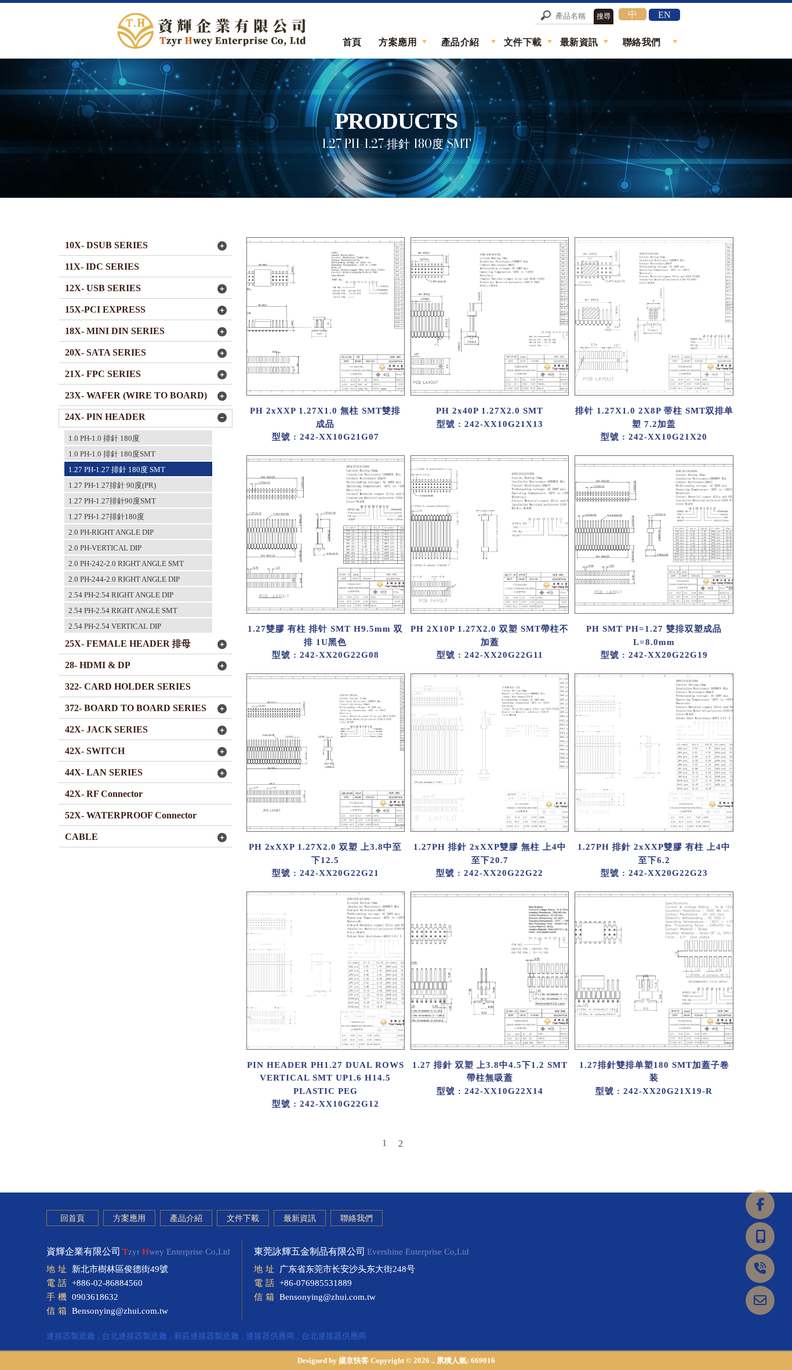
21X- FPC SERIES (103, 374)
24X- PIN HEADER (105, 417)
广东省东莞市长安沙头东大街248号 (347, 1269)
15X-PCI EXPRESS (105, 309)
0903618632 (95, 1297)
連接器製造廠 (70, 1336)
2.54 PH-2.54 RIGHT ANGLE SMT (122, 610)
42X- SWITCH (95, 751)
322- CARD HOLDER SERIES (128, 686)
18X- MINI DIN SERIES (115, 331)
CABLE (81, 837)
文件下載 (243, 1218)
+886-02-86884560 (107, 1283)
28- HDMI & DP (97, 665)
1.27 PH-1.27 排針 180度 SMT (116, 469)
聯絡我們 (356, 1218)
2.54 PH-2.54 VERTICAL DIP (114, 626)
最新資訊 (300, 1218)
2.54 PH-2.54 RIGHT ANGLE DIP (120, 594)
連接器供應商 (270, 1336)
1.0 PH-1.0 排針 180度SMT (111, 454)
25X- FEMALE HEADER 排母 (128, 643)
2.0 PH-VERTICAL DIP (104, 547)
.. (433, 1360)
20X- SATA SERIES (105, 352)
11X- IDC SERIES (102, 266)
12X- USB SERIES (103, 288)
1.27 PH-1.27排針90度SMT (112, 500)
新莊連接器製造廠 (206, 1336)
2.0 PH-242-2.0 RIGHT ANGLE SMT (126, 563)
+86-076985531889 (315, 1283)
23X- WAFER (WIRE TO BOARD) (136, 395)
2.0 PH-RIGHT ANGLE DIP (111, 532)
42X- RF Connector (104, 794)
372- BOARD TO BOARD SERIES (135, 708)
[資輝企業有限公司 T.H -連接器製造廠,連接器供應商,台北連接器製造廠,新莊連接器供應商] (213, 32)
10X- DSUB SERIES (106, 245)
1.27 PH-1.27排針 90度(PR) (112, 485)
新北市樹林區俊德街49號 (120, 1269)
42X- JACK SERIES (106, 729)
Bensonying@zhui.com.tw (120, 1310)
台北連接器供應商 (333, 1336)
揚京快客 (354, 1360)
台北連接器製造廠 (134, 1336)
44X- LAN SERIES (104, 772)
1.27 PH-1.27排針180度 (106, 516)
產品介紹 (186, 1218)
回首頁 (72, 1218)
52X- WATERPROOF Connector (131, 815)
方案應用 (129, 1218)
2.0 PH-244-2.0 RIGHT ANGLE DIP (124, 579)
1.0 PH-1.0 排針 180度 (104, 438)
